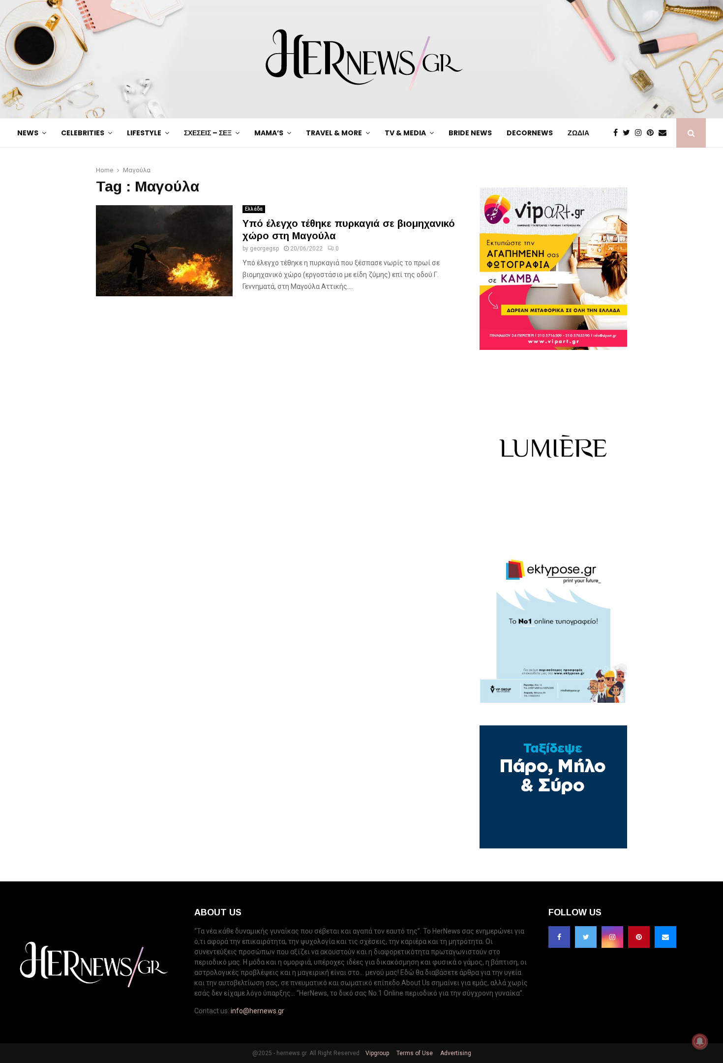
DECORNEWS (530, 133)
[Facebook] (618, 133)
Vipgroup (376, 1053)
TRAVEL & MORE (334, 133)
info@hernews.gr (257, 1011)
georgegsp (264, 248)
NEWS (27, 133)
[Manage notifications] (700, 1041)
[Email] (665, 133)
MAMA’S (268, 133)
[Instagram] (641, 133)
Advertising (455, 1053)
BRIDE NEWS (470, 133)
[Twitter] (629, 133)
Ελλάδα (254, 209)
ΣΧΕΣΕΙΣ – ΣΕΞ (208, 133)
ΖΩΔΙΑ (578, 133)
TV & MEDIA (405, 133)
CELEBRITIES (82, 133)
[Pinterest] (653, 133)
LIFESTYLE (144, 133)
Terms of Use (414, 1053)
